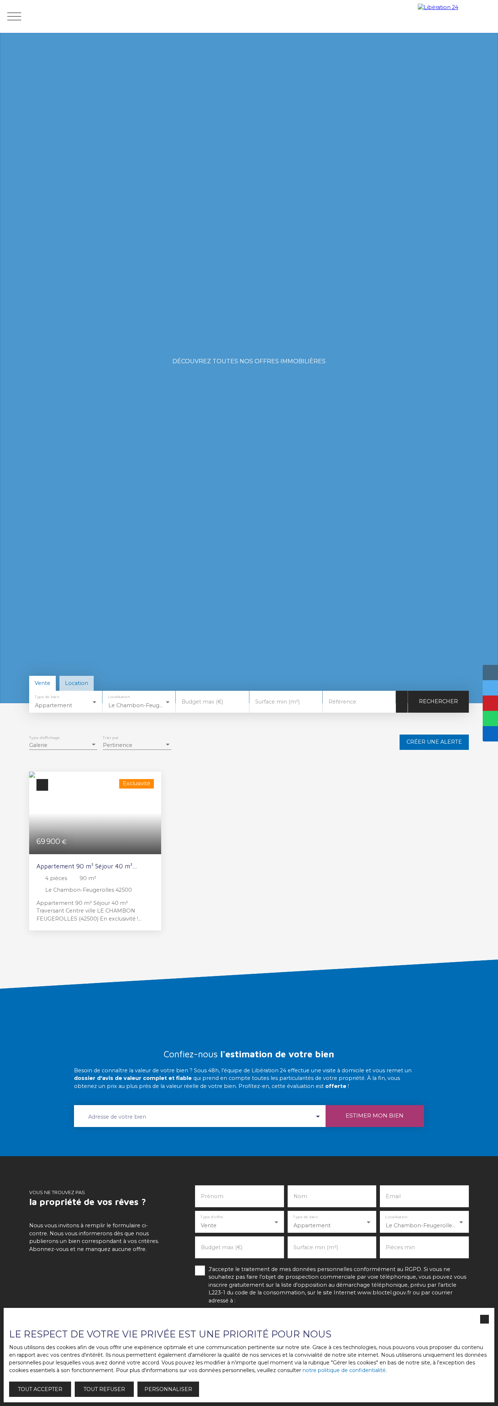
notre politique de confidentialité (344, 1370)
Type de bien (47, 697)
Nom (300, 1196)
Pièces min (400, 1247)
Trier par (110, 738)
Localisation (119, 697)
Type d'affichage (44, 738)
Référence (342, 701)
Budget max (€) (202, 701)
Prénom (212, 1196)
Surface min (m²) (277, 701)
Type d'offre (212, 1217)
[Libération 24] (456, 16)
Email (393, 1196)
